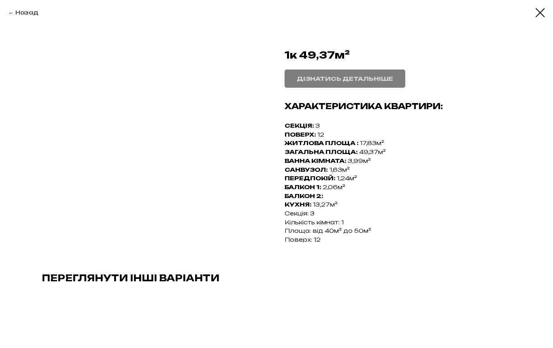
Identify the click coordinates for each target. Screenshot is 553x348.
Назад (26, 12)
